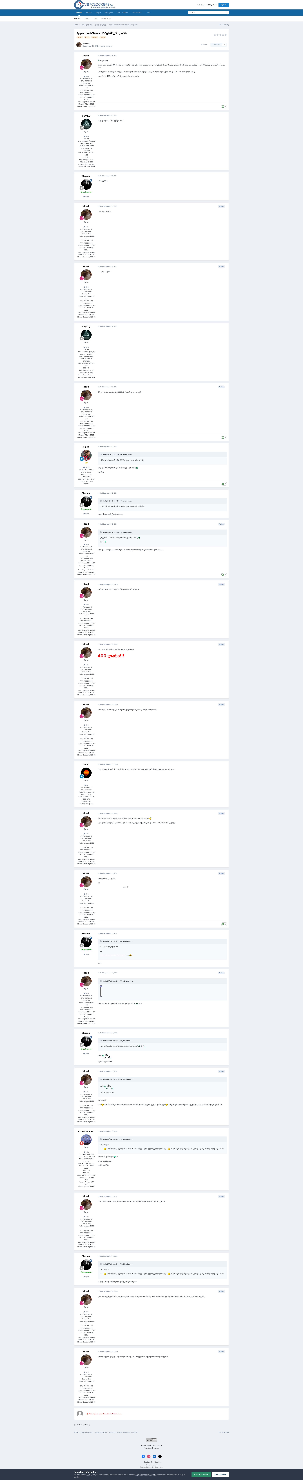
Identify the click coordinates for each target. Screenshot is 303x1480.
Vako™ (86, 764)
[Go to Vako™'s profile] (86, 773)
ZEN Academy (122, 12)
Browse (79, 12)
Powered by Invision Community (151, 1467)
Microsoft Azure (155, 1445)
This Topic (217, 12)
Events (87, 19)
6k (87, 785)
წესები (98, 12)
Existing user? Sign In (206, 5)
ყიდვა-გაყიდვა (106, 46)
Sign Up (224, 5)
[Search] (226, 12)
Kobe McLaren (85, 1131)
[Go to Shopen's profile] (86, 184)
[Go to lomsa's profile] (86, 455)
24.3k (87, 467)
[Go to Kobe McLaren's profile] (86, 1139)
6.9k (87, 136)
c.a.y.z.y (86, 116)
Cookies (158, 1462)
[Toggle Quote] (101, 454)
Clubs (148, 12)
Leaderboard (136, 12)
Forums (77, 19)
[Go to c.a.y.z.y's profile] (86, 124)
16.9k (87, 197)
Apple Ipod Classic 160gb (108, 65)
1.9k (87, 1152)
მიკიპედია (109, 12)
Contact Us (148, 1462)
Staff (95, 19)
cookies (89, 1475)
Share (205, 45)
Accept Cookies (202, 1474)
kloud (87, 43)
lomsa (86, 447)
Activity (88, 12)
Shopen (86, 176)
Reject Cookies (220, 1474)
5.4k (87, 76)
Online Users (106, 19)
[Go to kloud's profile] (79, 44)
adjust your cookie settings (146, 1475)
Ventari (156, 1448)
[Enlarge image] (103, 60)
